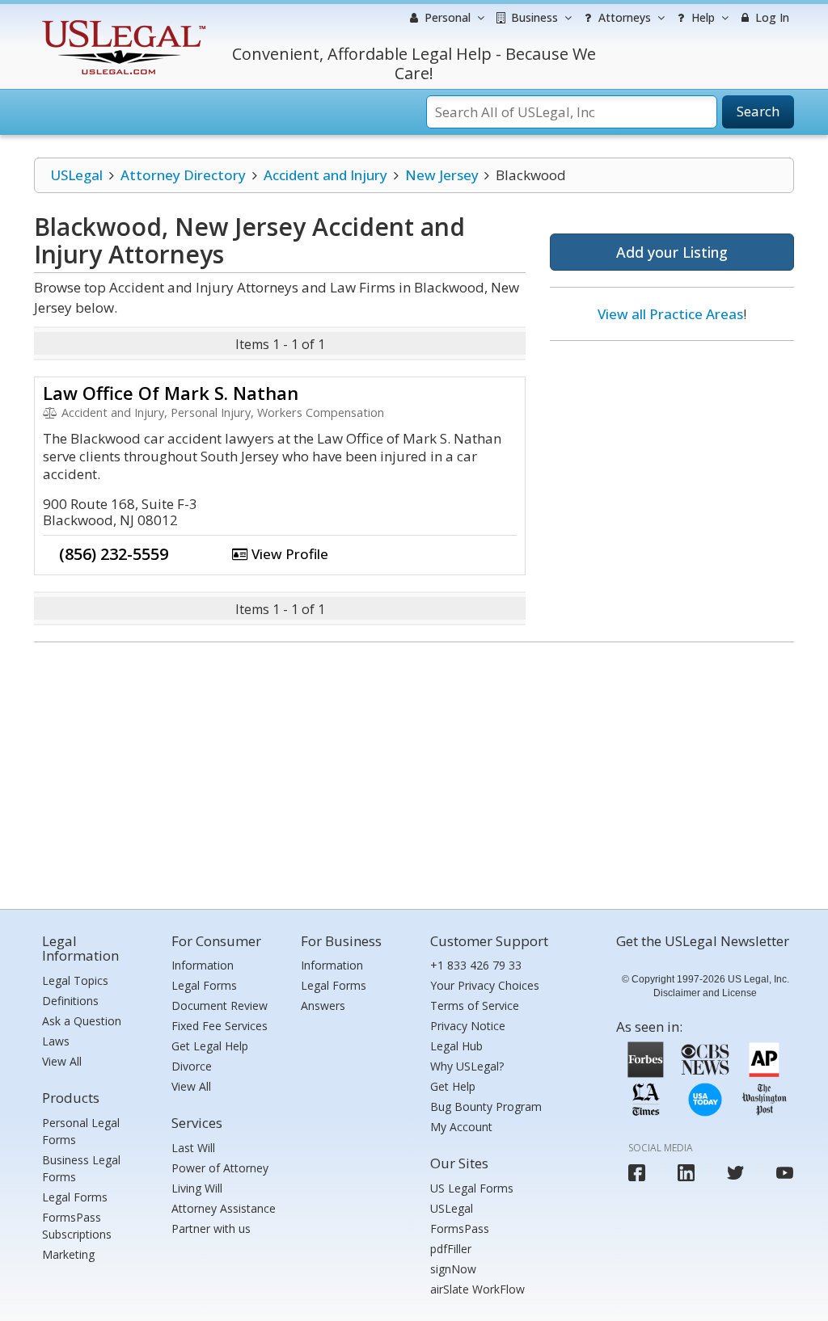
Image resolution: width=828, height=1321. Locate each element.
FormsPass (459, 1228)
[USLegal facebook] (636, 1172)
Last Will (193, 1147)
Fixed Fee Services (219, 1025)
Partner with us (211, 1228)
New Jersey (442, 175)
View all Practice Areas (670, 314)
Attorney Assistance (223, 1208)
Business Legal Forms (81, 1168)
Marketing (68, 1254)
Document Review (219, 1005)
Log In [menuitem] (770, 17)
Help (701, 17)
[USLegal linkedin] (686, 1172)
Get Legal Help (209, 1046)
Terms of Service (474, 1005)
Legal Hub (456, 1046)
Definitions (70, 1000)
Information (202, 965)
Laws (56, 1041)
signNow (453, 1269)
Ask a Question (81, 1021)
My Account (461, 1126)
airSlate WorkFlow (477, 1289)
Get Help (452, 1086)
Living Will (196, 1188)
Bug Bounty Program (486, 1106)
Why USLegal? (467, 1066)
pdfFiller (450, 1248)
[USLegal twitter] (735, 1172)
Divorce (191, 1066)
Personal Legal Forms (81, 1131)
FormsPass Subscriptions (77, 1226)
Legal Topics (75, 980)
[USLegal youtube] (784, 1172)
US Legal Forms (471, 1188)
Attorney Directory (183, 175)
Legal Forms (75, 1197)
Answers (323, 1005)
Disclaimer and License (705, 993)
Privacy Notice (467, 1025)
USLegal (76, 175)
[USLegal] (121, 22)
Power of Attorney (219, 1168)
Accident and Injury (325, 175)
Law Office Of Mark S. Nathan (170, 393)
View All (62, 1061)
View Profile (288, 554)
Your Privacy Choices (484, 985)
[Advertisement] (672, 458)
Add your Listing (672, 252)
